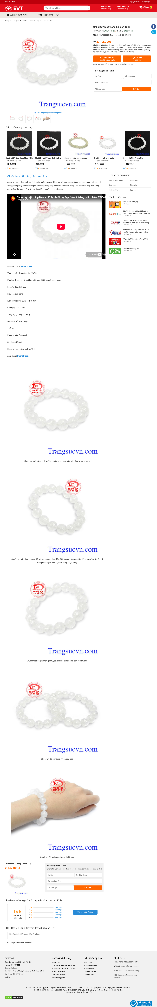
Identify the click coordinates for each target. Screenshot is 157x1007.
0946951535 (119, 64)
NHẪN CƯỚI (49, 15)
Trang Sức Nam (90, 971)
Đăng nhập (146, 2)
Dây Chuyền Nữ (89, 968)
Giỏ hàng (146, 7)
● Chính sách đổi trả (130, 962)
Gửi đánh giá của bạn (85, 912)
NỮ (57, 15)
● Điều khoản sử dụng (131, 971)
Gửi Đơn (136, 89)
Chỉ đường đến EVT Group (14, 974)
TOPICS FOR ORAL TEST (61, 971)
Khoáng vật (56, 962)
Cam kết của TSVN (58, 975)
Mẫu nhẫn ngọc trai (58, 978)
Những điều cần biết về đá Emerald (64, 968)
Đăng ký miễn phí (134, 2)
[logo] (20, 8)
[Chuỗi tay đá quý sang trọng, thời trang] (47, 119)
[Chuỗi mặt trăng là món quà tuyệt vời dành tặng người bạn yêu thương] (29, 119)
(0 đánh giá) (128, 31)
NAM (40, 15)
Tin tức (7, 2)
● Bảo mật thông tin (132, 966)
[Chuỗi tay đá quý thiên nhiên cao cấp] (38, 119)
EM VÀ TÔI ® (109, 31)
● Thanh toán (119, 966)
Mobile (7, 977)
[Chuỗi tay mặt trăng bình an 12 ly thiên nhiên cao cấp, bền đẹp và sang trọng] (12, 119)
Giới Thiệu (88, 962)
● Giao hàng (118, 962)
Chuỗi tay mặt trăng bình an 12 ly (27, 176)
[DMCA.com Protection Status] (14, 999)
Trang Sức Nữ (89, 975)
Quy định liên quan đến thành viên (63, 965)
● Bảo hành (118, 971)
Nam (13, 2)
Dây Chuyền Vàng (90, 965)
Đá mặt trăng (23, 356)
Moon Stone (26, 266)
